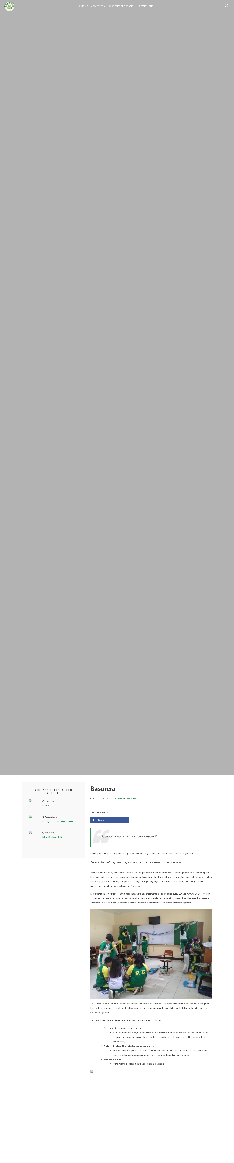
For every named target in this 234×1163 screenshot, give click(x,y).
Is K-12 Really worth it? (52, 837)
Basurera (46, 806)
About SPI (97, 6)
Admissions (146, 6)
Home (84, 6)
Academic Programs (121, 6)
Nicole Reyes (115, 798)
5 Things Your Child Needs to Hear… (58, 821)
